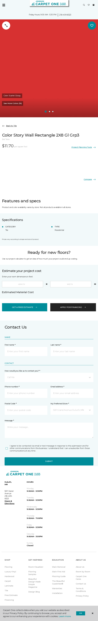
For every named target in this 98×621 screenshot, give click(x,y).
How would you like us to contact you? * (22, 371)
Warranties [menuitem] (57, 588)
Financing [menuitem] (9, 600)
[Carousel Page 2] (49, 111)
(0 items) (93, 5)
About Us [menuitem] (80, 567)
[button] (84, 5)
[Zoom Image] (6, 25)
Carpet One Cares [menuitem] (81, 577)
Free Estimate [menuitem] (11, 595)
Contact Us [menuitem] (81, 584)
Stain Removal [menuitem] (58, 567)
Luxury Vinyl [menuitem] (10, 572)
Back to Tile (11, 126)
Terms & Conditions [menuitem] (81, 589)
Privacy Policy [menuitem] (82, 596)
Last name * (56, 345)
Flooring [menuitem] (8, 567)
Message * (9, 420)
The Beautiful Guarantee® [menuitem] (58, 582)
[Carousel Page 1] (46, 111)
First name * (10, 345)
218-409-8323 (65, 15)
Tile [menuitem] (6, 590)
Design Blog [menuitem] (34, 592)
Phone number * (12, 387)
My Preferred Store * (60, 404)
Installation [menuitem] (57, 593)
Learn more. (65, 616)
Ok (80, 613)
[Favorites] (88, 5)
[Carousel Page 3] (52, 111)
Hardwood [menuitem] (9, 576)
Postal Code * (10, 404)
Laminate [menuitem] (9, 586)
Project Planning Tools (81, 147)
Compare (88, 179)
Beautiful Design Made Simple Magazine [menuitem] (34, 583)
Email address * (57, 387)
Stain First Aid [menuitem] (58, 572)
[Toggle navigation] (3, 5)
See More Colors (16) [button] (13, 103)
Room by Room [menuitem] (83, 572)
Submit (49, 461)
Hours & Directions (9, 502)
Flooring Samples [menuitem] (32, 573)
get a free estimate (22, 307)
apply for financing (71, 307)
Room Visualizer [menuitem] (35, 567)
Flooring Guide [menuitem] (59, 576)
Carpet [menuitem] (8, 581)
